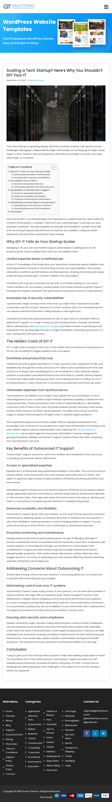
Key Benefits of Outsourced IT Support (30, 190)
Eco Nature (34, 757)
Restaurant (71, 725)
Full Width (52, 724)
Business (32, 733)
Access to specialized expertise (28, 193)
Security (69, 729)
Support (10, 729)
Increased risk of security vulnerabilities (32, 177)
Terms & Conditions (12, 750)
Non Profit (52, 770)
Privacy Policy (9, 767)
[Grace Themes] (19, 8)
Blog (8, 725)
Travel (68, 756)
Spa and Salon (69, 736)
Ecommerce (34, 761)
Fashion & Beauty (52, 713)
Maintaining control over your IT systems (32, 205)
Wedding (70, 760)
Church (32, 738)
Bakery (31, 729)
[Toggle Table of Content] (52, 167)
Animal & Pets (33, 717)
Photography (72, 720)
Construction (35, 743)
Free (49, 719)
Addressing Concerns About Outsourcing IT (33, 202)
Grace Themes (30, 791)
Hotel (49, 737)
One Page (70, 711)
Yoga (68, 765)
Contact (10, 773)
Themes (10, 715)
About (9, 720)
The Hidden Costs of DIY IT (24, 180)
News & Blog (53, 765)
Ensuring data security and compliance (32, 208)
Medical (51, 751)
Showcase (11, 743)
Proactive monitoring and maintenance (33, 199)
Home (9, 711)
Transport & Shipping (71, 749)
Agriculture (34, 711)
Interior (50, 742)
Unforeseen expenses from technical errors (34, 187)
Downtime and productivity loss (28, 184)
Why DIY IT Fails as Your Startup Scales (30, 171)
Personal (69, 715)
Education (33, 766)
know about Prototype (46, 326)
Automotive (34, 724)
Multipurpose (54, 756)
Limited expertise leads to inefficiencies (32, 174)
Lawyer (50, 746)
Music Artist (53, 760)
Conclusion (16, 211)
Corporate (34, 752)
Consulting (34, 747)
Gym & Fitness (50, 730)
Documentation (14, 734)
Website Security (36, 80)
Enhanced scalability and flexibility (30, 196)
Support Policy (10, 758)
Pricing (9, 739)
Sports (68, 743)
